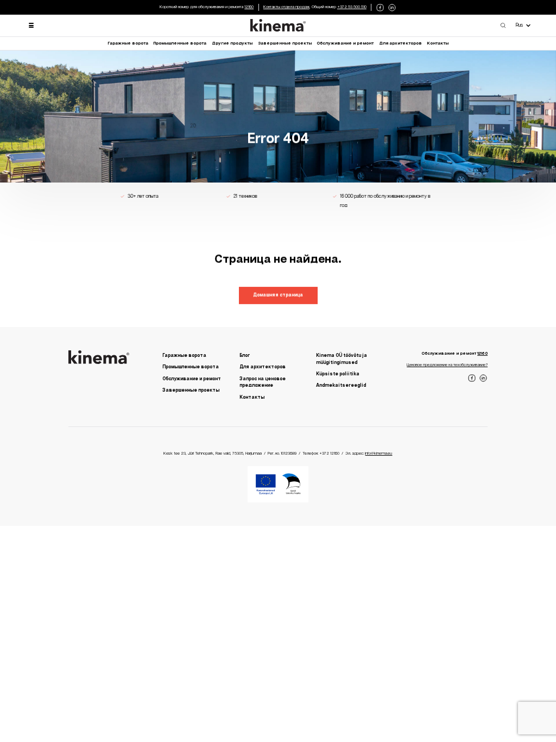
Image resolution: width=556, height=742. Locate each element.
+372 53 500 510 (352, 7)
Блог (244, 355)
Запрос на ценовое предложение (262, 382)
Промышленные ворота (179, 43)
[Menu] (31, 25)
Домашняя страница (278, 295)
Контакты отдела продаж (286, 7)
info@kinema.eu (378, 454)
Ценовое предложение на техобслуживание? (447, 365)
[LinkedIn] (392, 7)
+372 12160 (329, 454)
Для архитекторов (400, 43)
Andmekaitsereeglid (341, 385)
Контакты (437, 43)
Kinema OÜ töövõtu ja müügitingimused (341, 359)
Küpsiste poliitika (337, 374)
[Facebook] (380, 7)
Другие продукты (232, 43)
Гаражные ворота (128, 43)
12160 (249, 7)
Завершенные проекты (285, 43)
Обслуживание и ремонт (345, 43)
